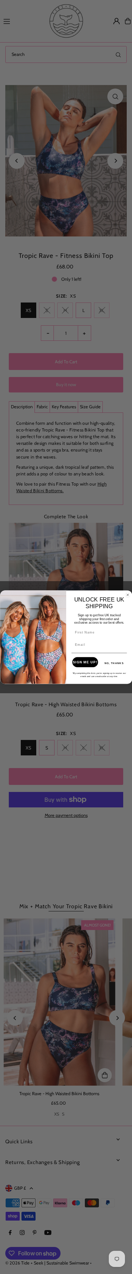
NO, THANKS (114, 663)
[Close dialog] (127, 594)
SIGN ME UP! (85, 662)
